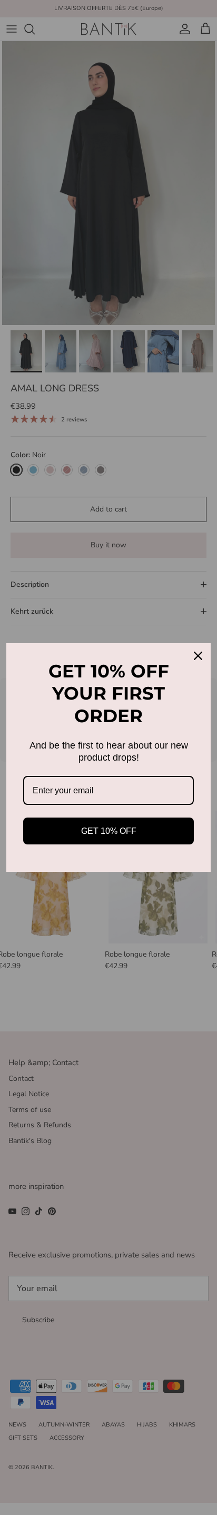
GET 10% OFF (108, 831)
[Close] (198, 655)
